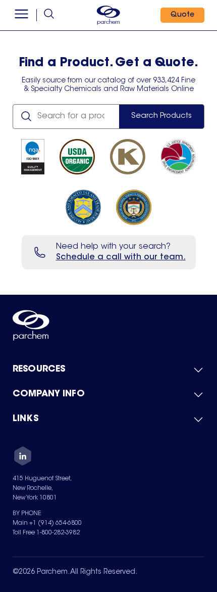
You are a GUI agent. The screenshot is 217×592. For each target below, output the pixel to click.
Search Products (161, 116)
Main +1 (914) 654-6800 (47, 523)
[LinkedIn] (23, 457)
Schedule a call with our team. (121, 257)
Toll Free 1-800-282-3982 (46, 533)
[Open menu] (21, 15)
